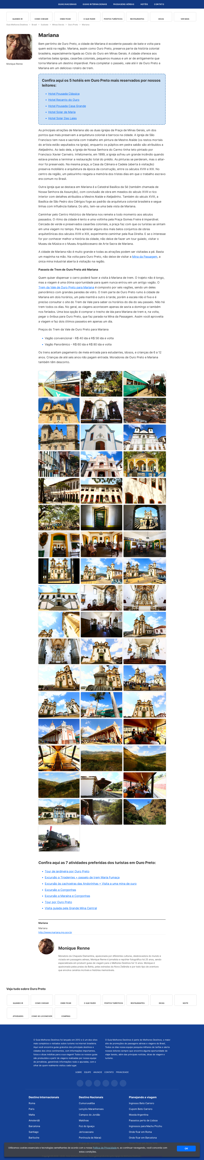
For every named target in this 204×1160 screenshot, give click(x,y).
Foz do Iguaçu (87, 1126)
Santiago (34, 1131)
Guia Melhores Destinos (36, 4)
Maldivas (84, 1120)
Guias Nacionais (67, 4)
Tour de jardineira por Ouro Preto (67, 871)
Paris (31, 1108)
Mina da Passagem (144, 256)
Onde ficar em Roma (140, 1131)
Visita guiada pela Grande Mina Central (71, 908)
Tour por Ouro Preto (58, 902)
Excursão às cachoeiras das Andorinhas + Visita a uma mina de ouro (91, 883)
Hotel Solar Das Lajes (62, 118)
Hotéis (144, 4)
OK (186, 1148)
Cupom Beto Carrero (140, 1108)
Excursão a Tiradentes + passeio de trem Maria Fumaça (82, 877)
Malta (32, 1114)
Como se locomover (42, 1016)
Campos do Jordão (89, 1114)
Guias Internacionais (95, 4)
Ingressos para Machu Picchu (145, 1126)
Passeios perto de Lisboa (143, 1120)
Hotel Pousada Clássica (64, 93)
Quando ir (17, 19)
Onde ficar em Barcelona (143, 1137)
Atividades (18, 1016)
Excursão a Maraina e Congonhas (67, 896)
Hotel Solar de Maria (62, 112)
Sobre (78, 1072)
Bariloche (34, 1137)
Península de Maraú (90, 1137)
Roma (32, 1103)
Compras (65, 1016)
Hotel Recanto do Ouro (63, 99)
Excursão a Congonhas (60, 889)
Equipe (87, 1072)
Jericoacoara (86, 1131)
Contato (159, 4)
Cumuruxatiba (87, 1103)
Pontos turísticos (113, 19)
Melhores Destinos (137, 1031)
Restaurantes (137, 19)
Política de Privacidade (105, 1147)
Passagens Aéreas (123, 4)
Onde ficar (65, 19)
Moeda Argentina (138, 1114)
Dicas (161, 19)
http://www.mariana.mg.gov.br (55, 932)
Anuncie (97, 1072)
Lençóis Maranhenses (91, 1108)
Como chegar (41, 19)
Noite (185, 1003)
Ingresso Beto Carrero (141, 1103)
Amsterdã (34, 1120)
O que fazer (89, 19)
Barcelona (34, 1126)
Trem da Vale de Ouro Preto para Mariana (66, 287)
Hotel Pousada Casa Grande (67, 106)
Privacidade (122, 1072)
